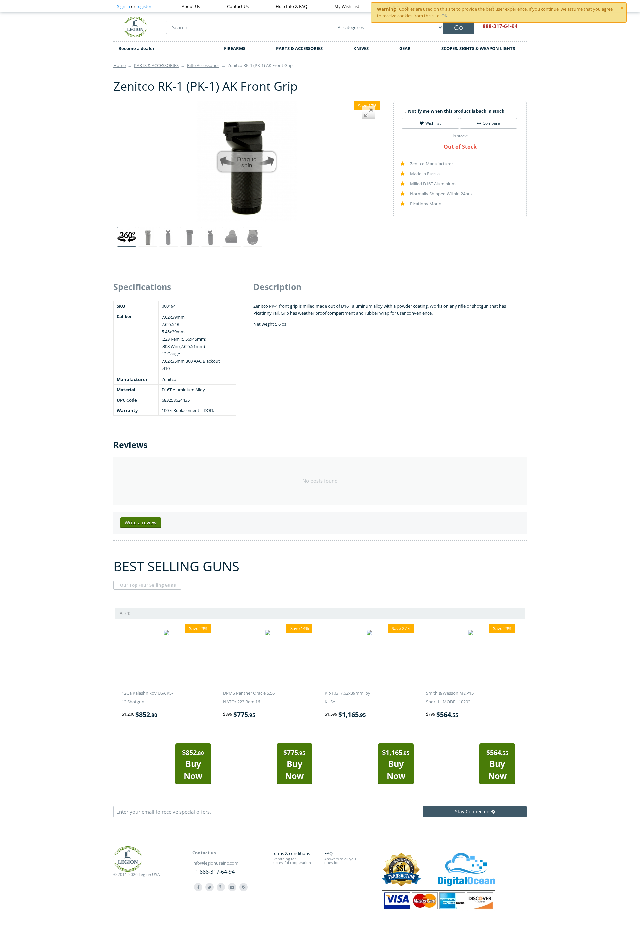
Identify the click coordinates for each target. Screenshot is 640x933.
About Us (191, 6)
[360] (126, 237)
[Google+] (221, 887)
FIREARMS (234, 48)
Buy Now (193, 764)
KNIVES (361, 48)
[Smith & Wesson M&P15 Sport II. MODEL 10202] (470, 634)
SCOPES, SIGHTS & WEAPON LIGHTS (478, 48)
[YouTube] (232, 887)
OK (444, 16)
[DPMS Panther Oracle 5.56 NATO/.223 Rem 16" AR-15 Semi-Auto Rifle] (267, 634)
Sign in (123, 6)
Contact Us (238, 6)
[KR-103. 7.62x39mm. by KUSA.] (369, 634)
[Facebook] (198, 887)
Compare (491, 123)
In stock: (460, 136)
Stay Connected (472, 811)
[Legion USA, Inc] (135, 27)
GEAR (405, 48)
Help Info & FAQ (291, 6)
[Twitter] (209, 887)
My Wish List (346, 6)
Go (458, 27)
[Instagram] (243, 887)
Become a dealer (136, 48)
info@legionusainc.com (215, 863)
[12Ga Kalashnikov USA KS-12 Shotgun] (166, 634)
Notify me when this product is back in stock (456, 111)
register (143, 6)
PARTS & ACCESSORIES (299, 48)
